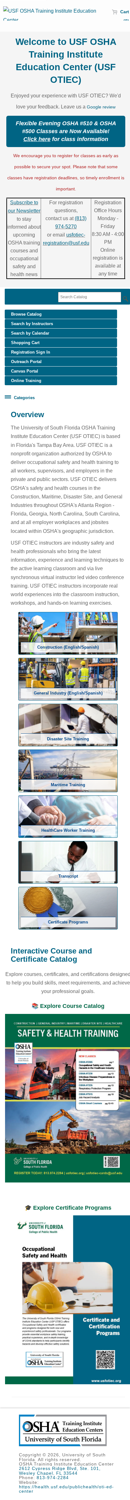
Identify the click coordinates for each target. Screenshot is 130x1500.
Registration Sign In (30, 352)
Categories (24, 397)
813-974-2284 (53, 1477)
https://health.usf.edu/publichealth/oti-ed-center (66, 1489)
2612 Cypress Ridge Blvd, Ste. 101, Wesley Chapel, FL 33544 (60, 1470)
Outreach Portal (26, 361)
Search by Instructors (32, 323)
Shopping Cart (25, 342)
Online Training (26, 380)
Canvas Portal (24, 371)
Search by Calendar (30, 333)
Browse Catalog (26, 314)
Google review (101, 106)
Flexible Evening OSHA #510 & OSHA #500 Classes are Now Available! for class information (66, 131)
